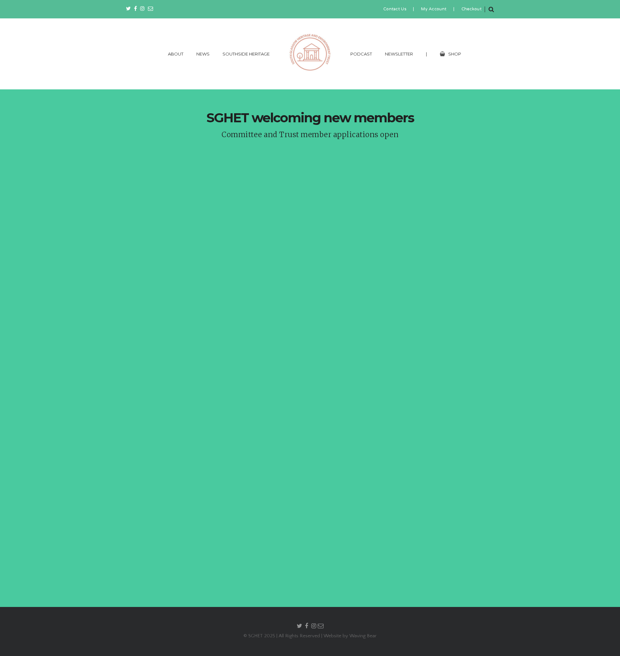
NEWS (203, 53)
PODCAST (361, 53)
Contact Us (394, 9)
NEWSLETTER (399, 53)
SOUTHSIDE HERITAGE (246, 53)
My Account (433, 9)
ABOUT (175, 53)
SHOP (454, 53)
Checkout (471, 9)
